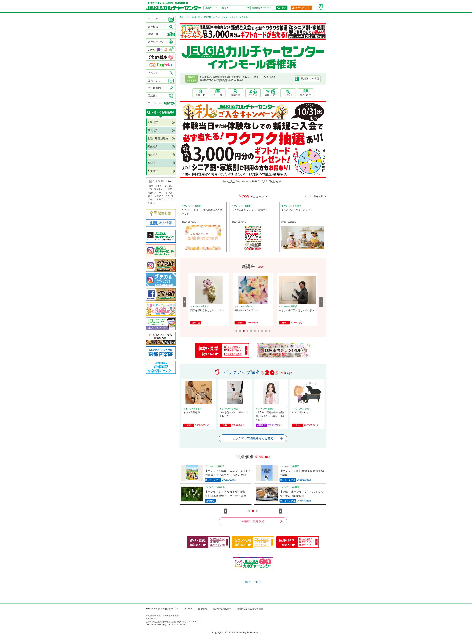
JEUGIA (188, 608)
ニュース (217, 95)
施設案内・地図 (310, 78)
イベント (288, 95)
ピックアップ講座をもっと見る (253, 438)
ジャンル (253, 95)
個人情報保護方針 (222, 608)
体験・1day (270, 95)
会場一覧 (196, 17)
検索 (283, 7)
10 (269, 331)
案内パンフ (305, 95)
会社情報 (202, 608)
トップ (185, 17)
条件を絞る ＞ (302, 7)
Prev (185, 302)
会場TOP (200, 95)
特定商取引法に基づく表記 (250, 608)
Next (321, 302)
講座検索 (235, 95)
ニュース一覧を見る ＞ (314, 196)
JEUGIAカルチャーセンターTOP (162, 608)
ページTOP (254, 582)
